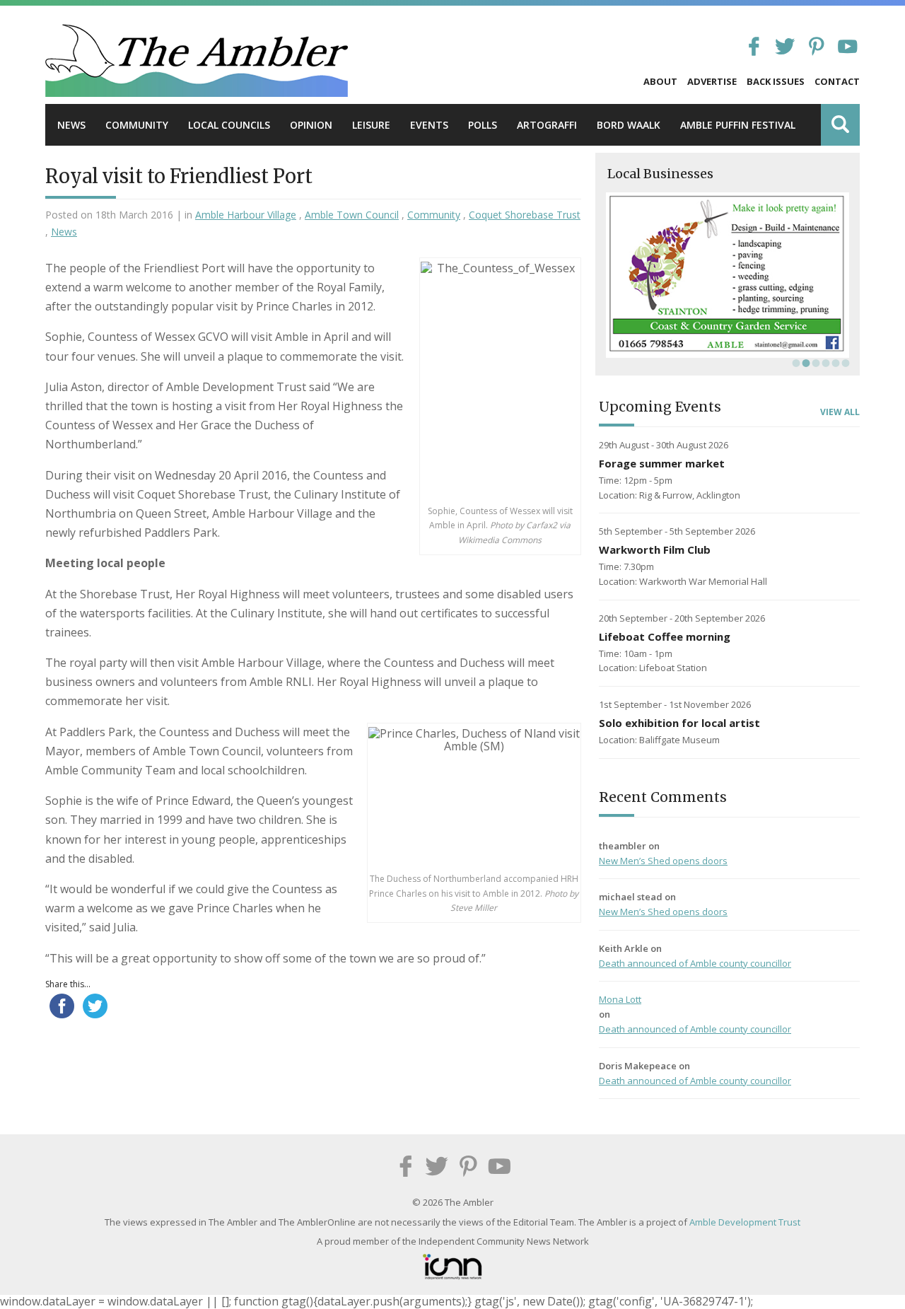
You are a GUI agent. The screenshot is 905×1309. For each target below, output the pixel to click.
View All (840, 412)
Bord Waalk (628, 125)
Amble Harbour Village (245, 214)
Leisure (371, 125)
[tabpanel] (727, 275)
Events (429, 125)
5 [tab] (834, 362)
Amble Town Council (352, 214)
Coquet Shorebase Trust (524, 214)
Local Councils (229, 125)
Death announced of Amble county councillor (695, 963)
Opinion (311, 125)
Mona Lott (620, 999)
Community (136, 125)
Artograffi (547, 125)
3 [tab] (814, 362)
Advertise (712, 81)
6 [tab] (844, 362)
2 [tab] (804, 362)
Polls (482, 125)
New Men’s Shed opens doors (663, 860)
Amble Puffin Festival (737, 125)
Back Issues (776, 81)
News (71, 125)
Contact (837, 81)
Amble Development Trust (744, 1222)
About (660, 81)
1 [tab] (794, 362)
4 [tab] (824, 362)
